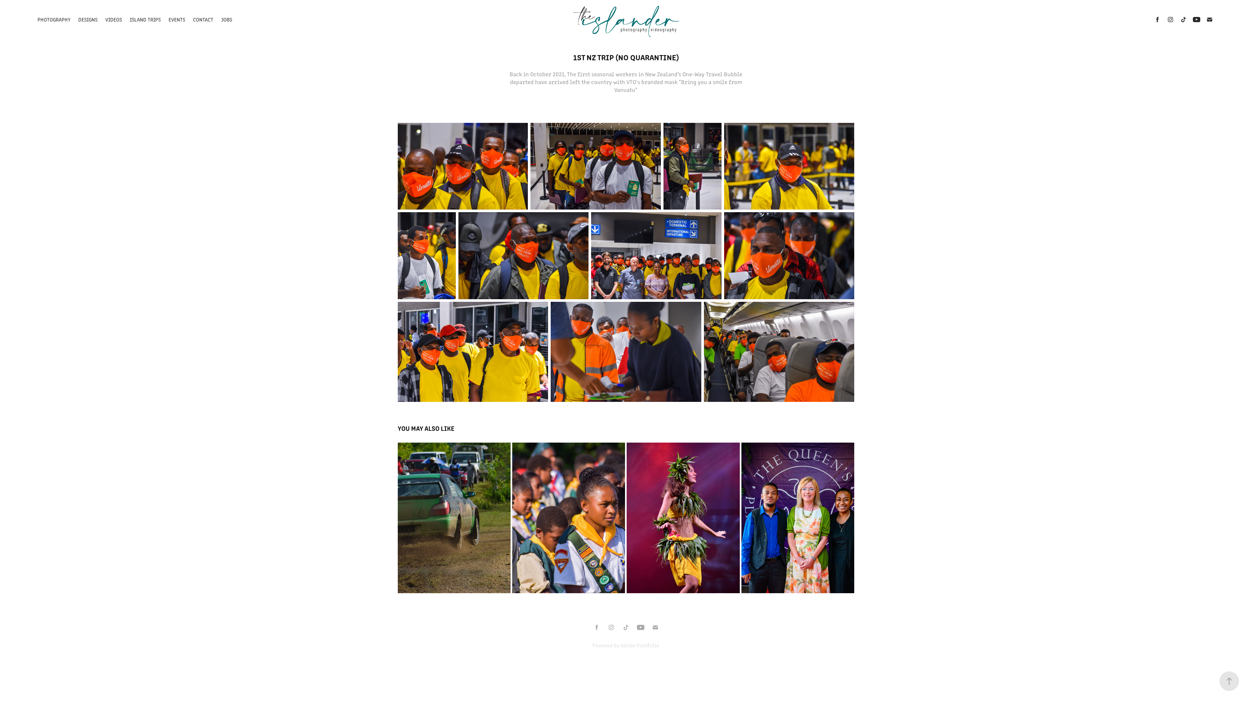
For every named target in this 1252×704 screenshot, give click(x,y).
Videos (113, 19)
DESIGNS (87, 19)
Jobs (226, 19)
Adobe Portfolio (640, 645)
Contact (203, 19)
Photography (53, 19)
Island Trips (145, 19)
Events (177, 19)
